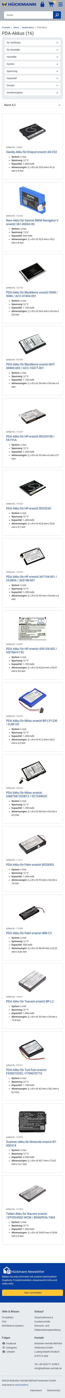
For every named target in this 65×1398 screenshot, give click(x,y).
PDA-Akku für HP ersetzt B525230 (28, 508)
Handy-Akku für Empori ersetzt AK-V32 (31, 152)
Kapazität (12, 78)
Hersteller (11, 57)
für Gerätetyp (13, 42)
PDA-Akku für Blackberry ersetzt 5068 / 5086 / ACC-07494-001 (32, 294)
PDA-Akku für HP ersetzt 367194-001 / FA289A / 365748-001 (31, 578)
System (10, 64)
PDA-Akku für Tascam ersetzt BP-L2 (30, 1001)
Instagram (11, 1347)
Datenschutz (53, 1390)
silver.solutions (21, 1385)
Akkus (16, 27)
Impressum (36, 1390)
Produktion (8, 1317)
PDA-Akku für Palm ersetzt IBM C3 (29, 933)
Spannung (12, 71)
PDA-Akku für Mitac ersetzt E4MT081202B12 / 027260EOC (26, 794)
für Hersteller (13, 49)
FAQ (4, 1321)
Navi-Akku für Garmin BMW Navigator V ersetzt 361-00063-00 (32, 222)
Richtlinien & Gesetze (13, 1325)
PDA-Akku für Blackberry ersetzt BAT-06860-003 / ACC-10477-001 (30, 366)
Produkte (6, 27)
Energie (10, 85)
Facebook (11, 1343)
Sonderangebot (15, 92)
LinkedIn (10, 1351)
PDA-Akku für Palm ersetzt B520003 (30, 864)
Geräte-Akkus (28, 27)
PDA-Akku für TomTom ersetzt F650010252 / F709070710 (26, 1071)
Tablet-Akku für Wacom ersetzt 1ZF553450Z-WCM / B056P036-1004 (30, 1215)
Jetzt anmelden (33, 1292)
